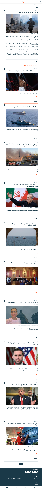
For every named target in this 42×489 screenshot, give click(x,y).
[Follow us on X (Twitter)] (35, 472)
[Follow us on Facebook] (37, 472)
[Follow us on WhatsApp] (28, 472)
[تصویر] (25, 487)
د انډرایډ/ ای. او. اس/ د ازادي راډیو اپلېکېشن (14, 478)
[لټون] (34, 487)
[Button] (35, 61)
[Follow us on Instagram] (30, 472)
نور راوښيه (21, 464)
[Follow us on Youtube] (33, 472)
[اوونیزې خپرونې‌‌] (16, 487)
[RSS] (26, 472)
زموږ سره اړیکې (36, 478)
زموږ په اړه (36, 484)
